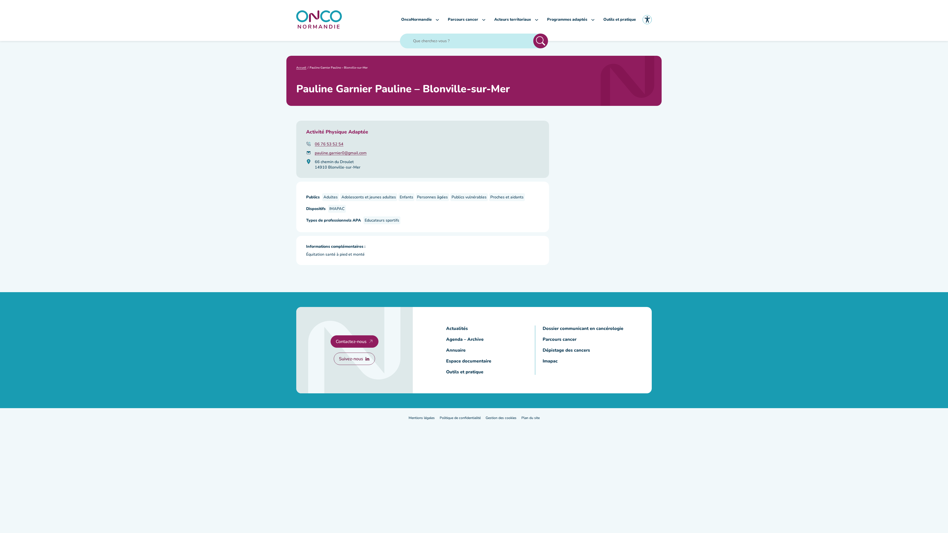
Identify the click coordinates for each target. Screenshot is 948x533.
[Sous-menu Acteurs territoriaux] (536, 19)
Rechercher (540, 41)
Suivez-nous (351, 359)
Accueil (301, 68)
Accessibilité (647, 19)
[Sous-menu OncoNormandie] (437, 19)
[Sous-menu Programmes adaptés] (593, 19)
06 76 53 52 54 (329, 144)
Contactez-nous (351, 341)
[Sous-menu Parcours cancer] (484, 19)
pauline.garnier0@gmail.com (341, 153)
